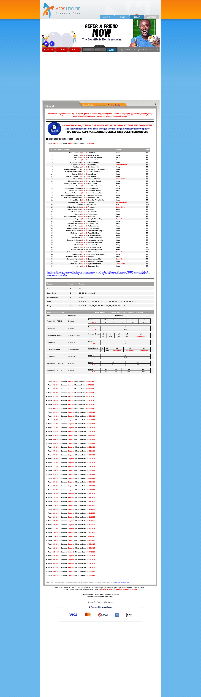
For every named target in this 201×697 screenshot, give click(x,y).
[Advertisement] (100, 76)
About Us (58, 587)
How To (126, 587)
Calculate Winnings (91, 589)
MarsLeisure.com (94, 596)
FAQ (116, 587)
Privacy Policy (108, 596)
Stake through (73, 589)
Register (95, 587)
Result (87, 587)
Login (101, 587)
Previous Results (114, 105)
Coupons (80, 587)
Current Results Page (122, 582)
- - (71, 143)
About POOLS (69, 587)
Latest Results (88, 105)
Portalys (110, 602)
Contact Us (109, 587)
